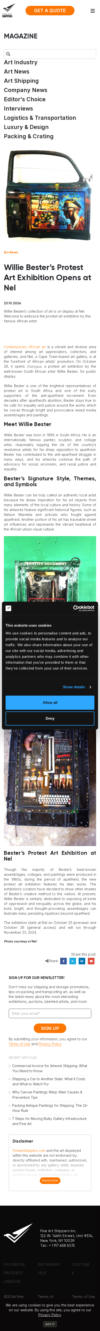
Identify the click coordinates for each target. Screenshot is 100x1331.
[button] (94, 11)
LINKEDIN (12, 1282)
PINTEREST (14, 1273)
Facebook (63, 961)
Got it (50, 1324)
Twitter (72, 961)
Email (91, 961)
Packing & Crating (29, 136)
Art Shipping (21, 80)
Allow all (50, 702)
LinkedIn (82, 961)
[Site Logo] (8, 10)
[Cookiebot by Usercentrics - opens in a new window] (73, 608)
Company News (25, 90)
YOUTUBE (81, 1264)
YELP (42, 1273)
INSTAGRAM (49, 1264)
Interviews (18, 108)
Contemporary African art (25, 347)
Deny (50, 718)
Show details (74, 687)
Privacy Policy (50, 1044)
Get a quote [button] (50, 10)
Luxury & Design (26, 127)
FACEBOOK (14, 1264)
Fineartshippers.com (29, 1150)
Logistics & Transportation (40, 117)
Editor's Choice (25, 99)
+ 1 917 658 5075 (62, 1245)
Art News (16, 71)
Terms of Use (19, 1044)
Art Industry (21, 62)
